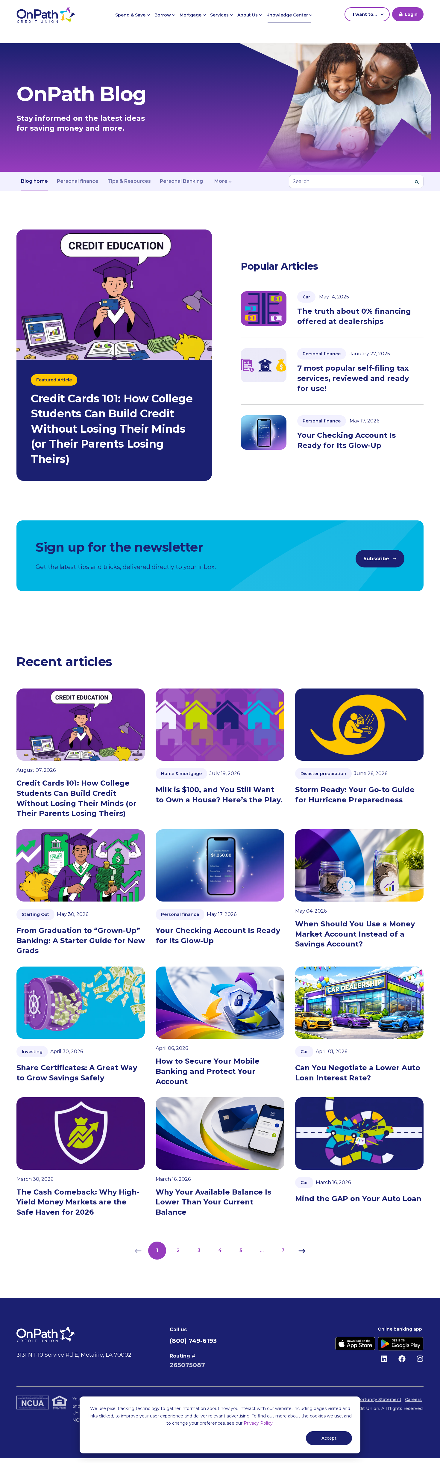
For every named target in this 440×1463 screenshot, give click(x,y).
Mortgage (191, 15)
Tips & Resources (129, 181)
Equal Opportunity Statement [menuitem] (369, 1399)
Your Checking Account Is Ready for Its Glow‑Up (218, 935)
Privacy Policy (258, 1423)
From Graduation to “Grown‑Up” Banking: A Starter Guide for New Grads (80, 940)
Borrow (163, 15)
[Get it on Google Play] (401, 1344)
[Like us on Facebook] (402, 1359)
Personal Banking (181, 181)
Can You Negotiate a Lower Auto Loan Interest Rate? (357, 1072)
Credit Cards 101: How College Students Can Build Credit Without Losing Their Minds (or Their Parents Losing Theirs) (76, 798)
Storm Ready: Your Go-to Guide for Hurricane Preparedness (355, 794)
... (262, 1250)
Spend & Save (131, 15)
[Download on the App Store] (355, 1344)
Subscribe (376, 558)
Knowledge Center (287, 15)
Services (220, 15)
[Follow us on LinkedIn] (384, 1359)
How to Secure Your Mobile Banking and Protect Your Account (208, 1071)
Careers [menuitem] (413, 1399)
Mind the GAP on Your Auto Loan (358, 1198)
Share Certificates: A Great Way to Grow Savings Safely (76, 1072)
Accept (328, 1438)
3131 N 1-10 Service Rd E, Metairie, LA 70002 (73, 1355)
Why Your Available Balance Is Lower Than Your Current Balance (213, 1202)
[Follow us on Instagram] (420, 1359)
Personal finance (77, 181)
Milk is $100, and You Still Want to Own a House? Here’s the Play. (219, 794)
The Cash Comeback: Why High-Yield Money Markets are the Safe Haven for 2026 (77, 1202)
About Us (248, 15)
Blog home (34, 181)
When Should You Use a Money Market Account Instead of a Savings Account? (355, 934)
